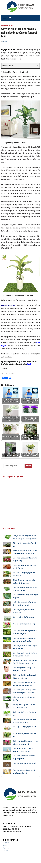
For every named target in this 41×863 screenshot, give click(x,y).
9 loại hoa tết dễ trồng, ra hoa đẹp (24, 624)
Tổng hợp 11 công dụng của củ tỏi (24, 727)
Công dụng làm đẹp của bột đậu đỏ (24, 763)
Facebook (6, 842)
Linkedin (5, 850)
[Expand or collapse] (37, 65)
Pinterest (6, 848)
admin (5, 41)
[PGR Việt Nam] (20, 7)
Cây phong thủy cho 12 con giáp (23, 617)
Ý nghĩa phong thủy (7, 25)
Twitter (5, 845)
